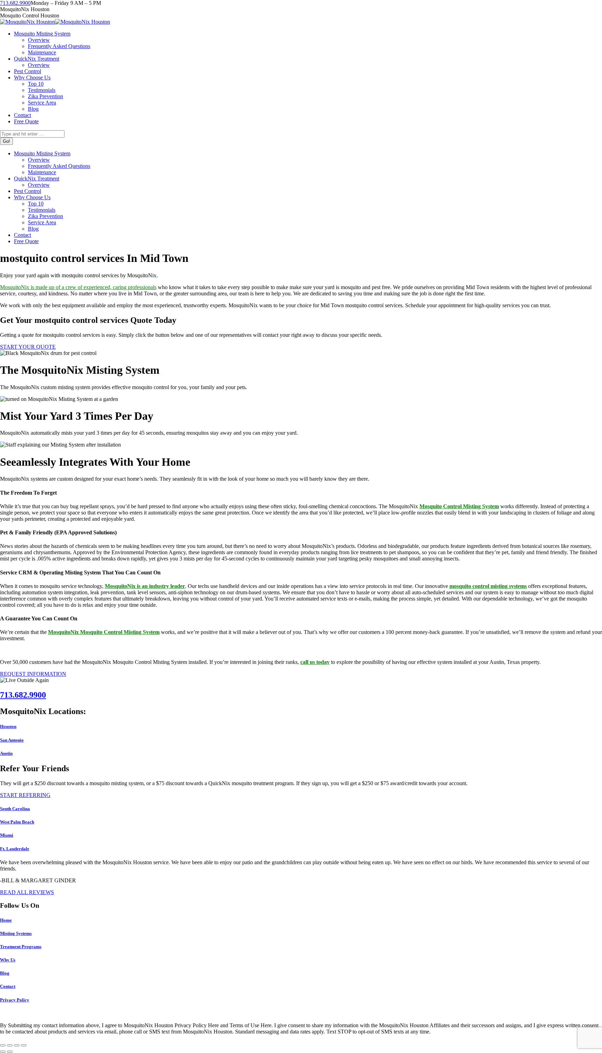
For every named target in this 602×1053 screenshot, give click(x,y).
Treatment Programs (20, 946)
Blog (4, 973)
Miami (6, 835)
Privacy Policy (14, 999)
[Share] (10, 1045)
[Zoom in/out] (23, 1045)
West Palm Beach (17, 821)
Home (6, 920)
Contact (7, 986)
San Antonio (12, 740)
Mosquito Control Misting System (459, 506)
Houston (8, 726)
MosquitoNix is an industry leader (145, 586)
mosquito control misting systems (488, 586)
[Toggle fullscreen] (17, 1045)
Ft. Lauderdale (14, 848)
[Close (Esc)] (3, 1045)
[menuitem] (42, 34)
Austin (6, 753)
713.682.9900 (15, 3)
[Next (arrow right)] (10, 1052)
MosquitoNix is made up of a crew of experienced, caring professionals (78, 287)
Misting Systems (16, 933)
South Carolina (15, 808)
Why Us (7, 959)
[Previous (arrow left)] (3, 1052)
